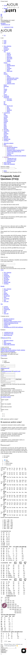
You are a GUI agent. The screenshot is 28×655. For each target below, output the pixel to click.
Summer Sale (7, 139)
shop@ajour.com (8, 335)
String (8, 67)
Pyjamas (6, 290)
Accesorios (6, 130)
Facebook (9, 371)
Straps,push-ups (6, 135)
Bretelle (6, 8)
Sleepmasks (5, 126)
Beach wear (10, 105)
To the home (4, 355)
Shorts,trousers (6, 119)
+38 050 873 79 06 (8, 27)
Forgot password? (5, 368)
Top (5, 51)
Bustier (8, 53)
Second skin (7, 295)
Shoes (8, 111)
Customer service (8, 146)
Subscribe (3, 265)
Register (3, 385)
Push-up (9, 54)
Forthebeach (5, 103)
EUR (5, 40)
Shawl (8, 108)
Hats (8, 107)
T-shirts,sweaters (6, 116)
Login (2, 369)
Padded (8, 61)
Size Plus (6, 129)
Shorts (8, 69)
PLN (5, 43)
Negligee (9, 80)
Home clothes (9, 463)
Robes (5, 122)
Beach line (6, 308)
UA (5, 35)
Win (5, 11)
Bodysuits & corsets (12, 79)
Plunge (8, 60)
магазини (3, 23)
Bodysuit (6, 294)
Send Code (18, 379)
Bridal (5, 85)
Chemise (9, 82)
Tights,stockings (6, 133)
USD (5, 42)
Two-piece (9, 100)
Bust (7, 460)
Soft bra (9, 55)
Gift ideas (6, 140)
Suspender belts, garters (12, 78)
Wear (5, 297)
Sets (5, 114)
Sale (5, 300)
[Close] (1, 357)
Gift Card (6, 301)
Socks (5, 310)
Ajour (5, 5)
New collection (7, 46)
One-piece (9, 98)
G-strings (9, 68)
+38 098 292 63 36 (5, 24)
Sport (5, 124)
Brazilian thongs (11, 65)
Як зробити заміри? (6, 397)
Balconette (9, 57)
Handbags (9, 110)
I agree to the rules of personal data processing (13, 384)
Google (18, 371)
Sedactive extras (11, 83)
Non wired (9, 58)
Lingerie (6, 47)
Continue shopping (5, 21)
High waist (9, 71)
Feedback (6, 157)
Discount (6, 137)
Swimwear (6, 48)
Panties (5, 62)
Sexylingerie (5, 73)
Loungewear (7, 112)
